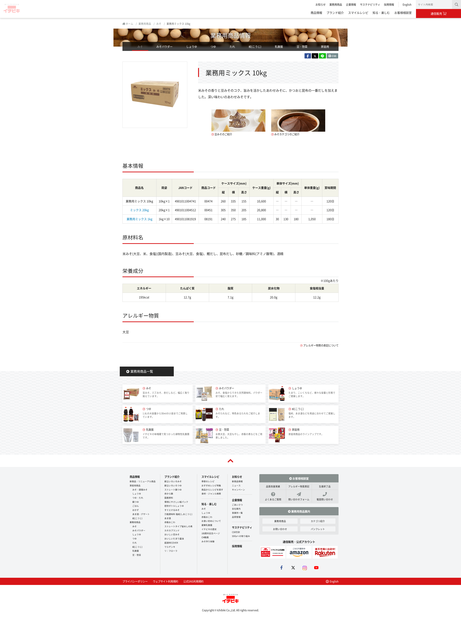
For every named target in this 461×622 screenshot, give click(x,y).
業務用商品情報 (230, 35)
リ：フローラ (170, 550)
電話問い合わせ (325, 499)
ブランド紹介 (335, 12)
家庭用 (325, 46)
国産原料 (168, 497)
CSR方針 (236, 532)
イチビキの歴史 (209, 529)
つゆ (213, 46)
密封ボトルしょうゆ (174, 505)
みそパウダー (164, 46)
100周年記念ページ (211, 533)
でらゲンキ (169, 546)
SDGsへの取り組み (241, 535)
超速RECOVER (171, 542)
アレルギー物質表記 (298, 486)
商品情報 (316, 12)
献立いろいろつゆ (173, 485)
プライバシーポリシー (135, 581)
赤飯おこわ (169, 522)
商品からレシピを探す (212, 489)
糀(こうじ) (255, 46)
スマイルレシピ (358, 12)
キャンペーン (238, 489)
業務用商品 (335, 4)
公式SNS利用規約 (193, 581)
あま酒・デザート (141, 514)
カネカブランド (172, 530)
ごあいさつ (237, 504)
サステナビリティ (370, 4)
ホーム (129, 23)
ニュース (236, 485)
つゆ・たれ (137, 497)
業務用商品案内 (300, 511)
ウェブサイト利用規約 (165, 581)
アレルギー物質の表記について (321, 345)
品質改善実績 (273, 486)
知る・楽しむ (381, 12)
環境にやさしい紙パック (176, 501)
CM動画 (205, 537)
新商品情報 (237, 481)
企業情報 (351, 4)
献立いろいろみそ (173, 481)
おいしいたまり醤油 (174, 538)
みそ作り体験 (208, 541)
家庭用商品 (135, 485)
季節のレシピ (208, 481)
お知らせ (320, 4)
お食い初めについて (211, 520)
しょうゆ (191, 46)
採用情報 (389, 4)
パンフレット (318, 529)
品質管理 (236, 516)
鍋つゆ (135, 501)
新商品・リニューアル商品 (143, 481)
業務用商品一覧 (141, 371)
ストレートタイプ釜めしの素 (178, 526)
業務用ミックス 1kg (139, 219)
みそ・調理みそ (139, 489)
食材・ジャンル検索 (211, 493)
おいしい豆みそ (172, 534)
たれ (232, 46)
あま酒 (167, 518)
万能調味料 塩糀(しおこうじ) (178, 514)
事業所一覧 (237, 512)
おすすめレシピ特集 (211, 485)
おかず (135, 509)
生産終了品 (325, 486)
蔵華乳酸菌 (207, 524)
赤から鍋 (168, 493)
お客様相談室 (403, 12)
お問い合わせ (280, 529)
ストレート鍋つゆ (173, 489)
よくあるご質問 (273, 499)
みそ (158, 23)
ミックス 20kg (139, 210)
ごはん (135, 505)
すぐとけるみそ (172, 509)
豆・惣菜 (302, 46)
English (407, 4)
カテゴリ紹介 (318, 521)
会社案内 (236, 508)
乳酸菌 (279, 46)
